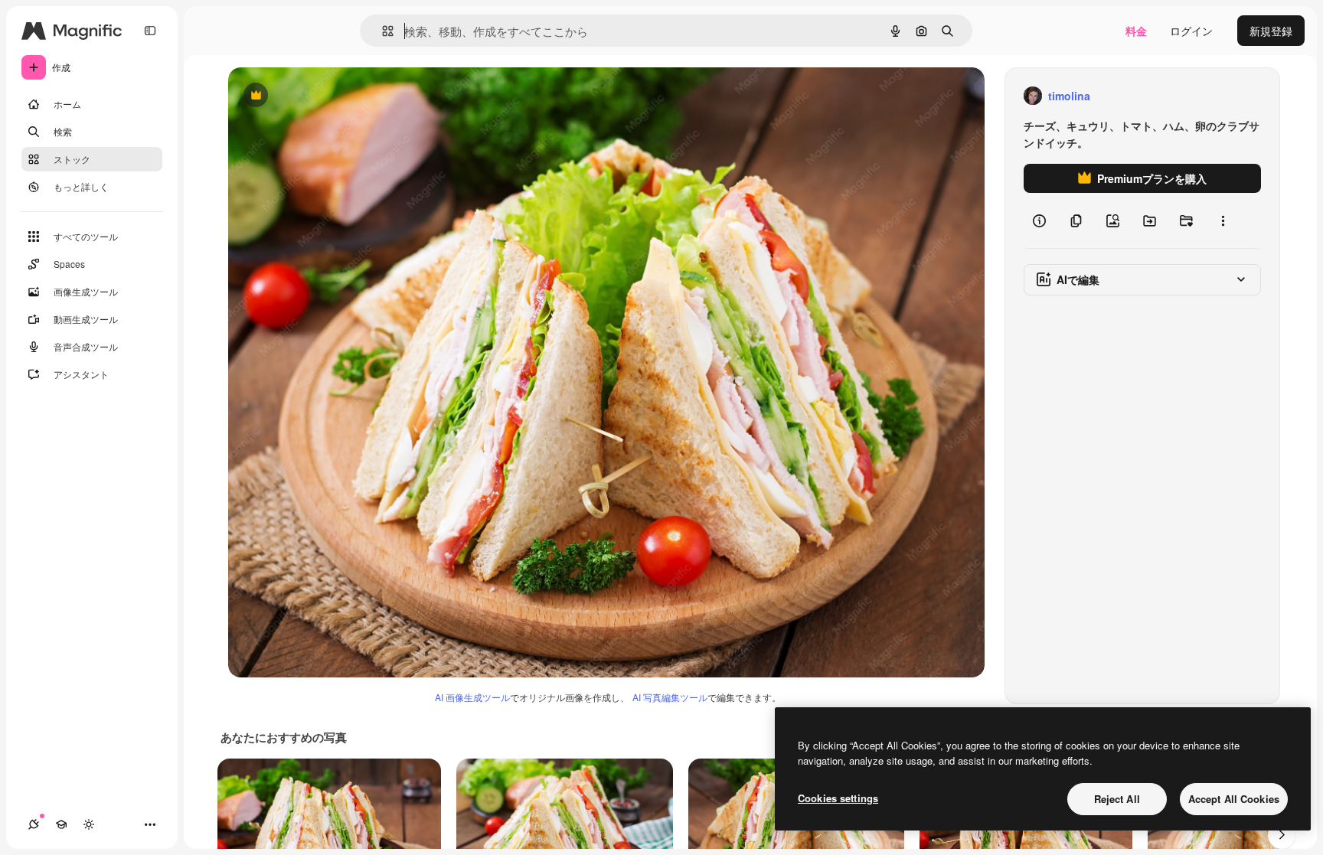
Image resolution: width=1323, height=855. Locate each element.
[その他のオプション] (1222, 220)
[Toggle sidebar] (150, 30)
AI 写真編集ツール (669, 696)
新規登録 (1271, 30)
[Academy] (61, 824)
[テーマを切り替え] (89, 824)
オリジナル (333, 96)
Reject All (1117, 798)
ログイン (1191, 30)
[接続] (33, 824)
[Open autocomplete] (382, 31)
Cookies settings (838, 798)
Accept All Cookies (1233, 798)
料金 (1136, 30)
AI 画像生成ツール (472, 696)
